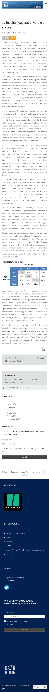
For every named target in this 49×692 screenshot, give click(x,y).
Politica (5, 38)
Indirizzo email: (7, 440)
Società (13, 38)
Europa (9, 407)
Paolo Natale (21, 33)
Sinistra (9, 413)
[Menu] (45, 4)
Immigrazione (12, 419)
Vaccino (10, 416)
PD (8, 410)
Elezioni (12, 358)
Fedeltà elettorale (21, 358)
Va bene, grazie (40, 687)
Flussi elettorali (11, 361)
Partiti (19, 361)
